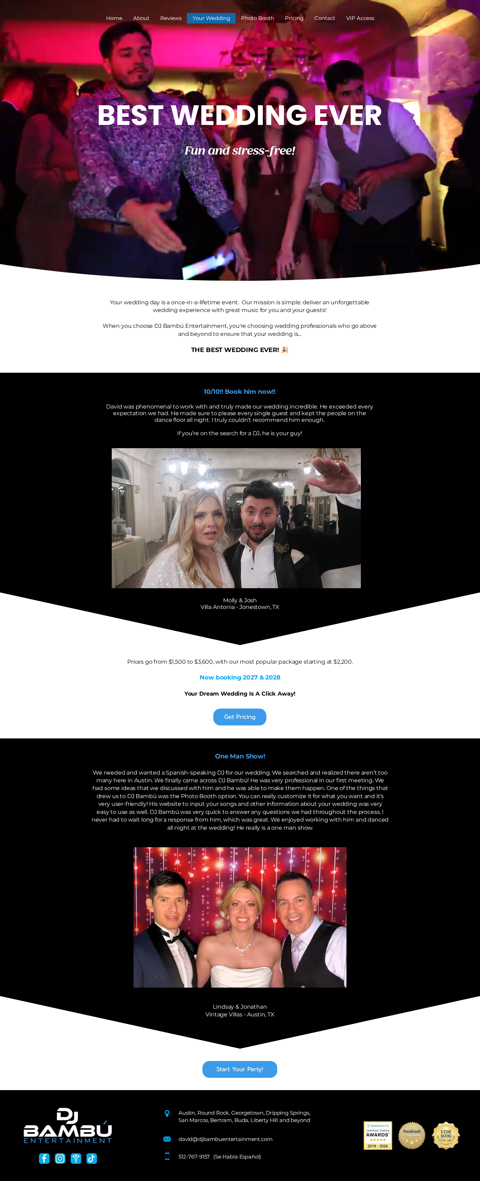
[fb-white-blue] (44, 1158)
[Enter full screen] (352, 578)
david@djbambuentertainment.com (226, 1139)
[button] (294, 18)
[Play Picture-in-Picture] (340, 578)
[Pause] (120, 578)
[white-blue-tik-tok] (91, 1158)
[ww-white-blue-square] (76, 1158)
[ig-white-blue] (60, 1158)
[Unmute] (132, 578)
